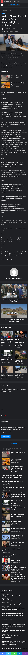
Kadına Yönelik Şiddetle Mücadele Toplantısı (18, 529)
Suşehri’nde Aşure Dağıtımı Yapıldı (16, 460)
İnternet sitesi (4, 421)
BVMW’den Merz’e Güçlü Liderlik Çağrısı (18, 559)
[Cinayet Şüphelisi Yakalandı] (21, 369)
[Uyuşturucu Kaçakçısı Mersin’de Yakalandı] (7, 369)
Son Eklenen (14, 443)
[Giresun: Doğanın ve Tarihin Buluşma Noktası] (6, 537)
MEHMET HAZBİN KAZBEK (9, 28)
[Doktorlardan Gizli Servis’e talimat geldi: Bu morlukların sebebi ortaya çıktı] (6, 577)
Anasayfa (5, 10)
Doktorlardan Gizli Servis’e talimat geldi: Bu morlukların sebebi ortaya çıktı (18, 577)
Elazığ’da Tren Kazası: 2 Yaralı (19, 360)
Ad (2, 410)
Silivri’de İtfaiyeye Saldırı (18, 76)
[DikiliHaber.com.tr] (14, 5)
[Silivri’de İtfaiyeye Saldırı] (5, 78)
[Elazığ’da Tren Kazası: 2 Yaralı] (21, 354)
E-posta (3, 415)
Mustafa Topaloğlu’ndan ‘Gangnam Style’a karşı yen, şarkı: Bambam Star (20, 342)
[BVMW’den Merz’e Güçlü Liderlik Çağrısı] (6, 561)
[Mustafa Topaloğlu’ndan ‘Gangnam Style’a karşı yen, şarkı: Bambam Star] (21, 334)
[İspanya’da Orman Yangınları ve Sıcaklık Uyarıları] (7, 353)
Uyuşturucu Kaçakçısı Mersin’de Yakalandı (7, 375)
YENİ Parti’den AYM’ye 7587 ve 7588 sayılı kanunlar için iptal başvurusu (7, 342)
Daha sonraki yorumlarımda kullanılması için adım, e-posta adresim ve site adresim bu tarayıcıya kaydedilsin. (13, 430)
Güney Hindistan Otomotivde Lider (11, 448)
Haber (9, 10)
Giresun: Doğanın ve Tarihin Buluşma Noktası (18, 536)
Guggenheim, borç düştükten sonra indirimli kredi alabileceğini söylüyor (12, 476)
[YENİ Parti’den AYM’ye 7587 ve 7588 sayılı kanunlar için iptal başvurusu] (7, 334)
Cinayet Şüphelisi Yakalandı (19, 374)
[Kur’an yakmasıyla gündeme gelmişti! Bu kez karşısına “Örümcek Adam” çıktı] (6, 568)
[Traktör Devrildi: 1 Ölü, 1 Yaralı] (6, 544)
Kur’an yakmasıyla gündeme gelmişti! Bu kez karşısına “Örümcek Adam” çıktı (18, 568)
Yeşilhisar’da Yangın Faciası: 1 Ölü (11, 555)
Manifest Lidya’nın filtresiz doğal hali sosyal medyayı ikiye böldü (12, 482)
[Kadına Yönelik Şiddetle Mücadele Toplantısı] (6, 530)
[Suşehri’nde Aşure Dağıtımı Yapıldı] (5, 85)
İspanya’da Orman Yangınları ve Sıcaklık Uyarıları (7, 359)
